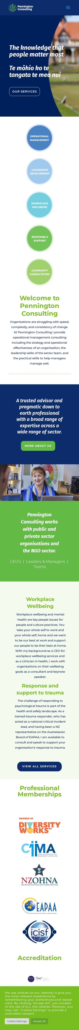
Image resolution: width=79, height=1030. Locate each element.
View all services (39, 766)
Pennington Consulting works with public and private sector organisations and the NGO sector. (39, 533)
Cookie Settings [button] (17, 1021)
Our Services (24, 91)
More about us (38, 446)
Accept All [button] (39, 1021)
